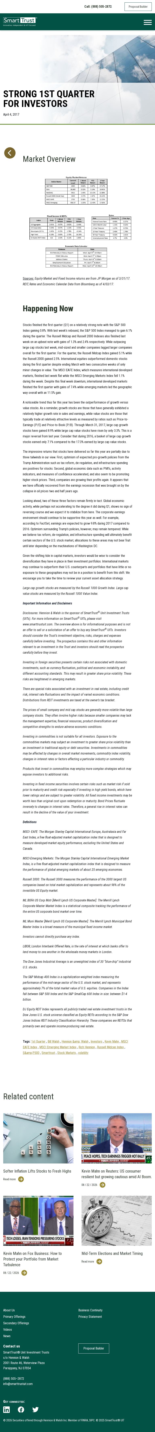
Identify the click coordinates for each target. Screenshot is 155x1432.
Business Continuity (90, 1310)
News (6, 1336)
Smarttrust (48, 1053)
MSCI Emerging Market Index (57, 1047)
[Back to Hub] (9, 596)
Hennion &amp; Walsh (75, 1041)
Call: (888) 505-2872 (98, 6)
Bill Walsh (53, 1041)
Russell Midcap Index (110, 1047)
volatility (83, 1053)
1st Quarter (38, 1041)
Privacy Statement (90, 1317)
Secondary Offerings (16, 1323)
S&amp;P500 (31, 1053)
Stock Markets (66, 1053)
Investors (96, 1041)
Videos (7, 1330)
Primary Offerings (14, 1317)
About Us (9, 1310)
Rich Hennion (87, 1047)
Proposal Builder (138, 6)
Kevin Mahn (112, 1041)
